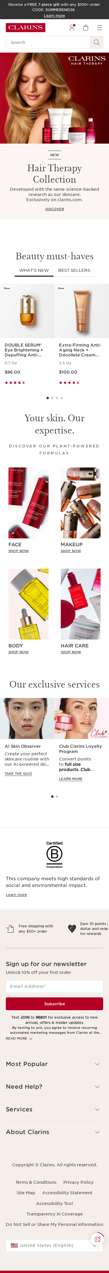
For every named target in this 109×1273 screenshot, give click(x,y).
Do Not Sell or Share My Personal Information (54, 1249)
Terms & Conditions (35, 1207)
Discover (54, 209)
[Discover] (54, 98)
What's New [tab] (34, 270)
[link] (28, 551)
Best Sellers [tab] (74, 270)
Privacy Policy (78, 1207)
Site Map (26, 1218)
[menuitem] (71, 27)
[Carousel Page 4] (61, 398)
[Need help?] (97, 1239)
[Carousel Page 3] (57, 398)
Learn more (16, 894)
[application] (27, 742)
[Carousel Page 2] (52, 398)
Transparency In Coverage (54, 1239)
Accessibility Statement (67, 1218)
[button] (97, 1239)
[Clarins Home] (25, 28)
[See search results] (96, 42)
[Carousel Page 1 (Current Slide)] (48, 398)
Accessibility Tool (54, 1228)
